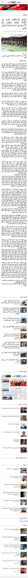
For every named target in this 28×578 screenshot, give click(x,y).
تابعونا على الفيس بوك (21, 457)
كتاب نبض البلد (23, 404)
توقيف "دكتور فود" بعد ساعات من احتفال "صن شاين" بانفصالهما (10, 553)
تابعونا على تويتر (23, 518)
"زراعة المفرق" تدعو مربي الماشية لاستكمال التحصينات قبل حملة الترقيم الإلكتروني (11, 336)
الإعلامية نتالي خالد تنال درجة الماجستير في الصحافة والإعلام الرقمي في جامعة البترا (11, 509)
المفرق (18, 31)
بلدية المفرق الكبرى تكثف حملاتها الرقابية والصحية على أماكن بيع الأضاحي (10, 302)
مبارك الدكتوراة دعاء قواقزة (15, 477)
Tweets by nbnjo (23, 521)
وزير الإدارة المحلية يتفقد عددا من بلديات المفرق (10, 361)
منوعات (25, 525)
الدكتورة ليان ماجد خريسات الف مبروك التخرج (12, 500)
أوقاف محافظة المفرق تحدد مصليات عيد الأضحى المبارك (11, 353)
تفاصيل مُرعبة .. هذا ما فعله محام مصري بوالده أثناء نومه (11, 561)
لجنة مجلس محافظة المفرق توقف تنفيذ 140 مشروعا (11, 327)
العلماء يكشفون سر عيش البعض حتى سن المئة (12, 529)
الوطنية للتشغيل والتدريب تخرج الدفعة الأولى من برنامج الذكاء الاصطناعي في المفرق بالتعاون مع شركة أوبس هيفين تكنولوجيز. (11, 311)
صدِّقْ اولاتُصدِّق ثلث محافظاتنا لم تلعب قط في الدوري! (11, 416)
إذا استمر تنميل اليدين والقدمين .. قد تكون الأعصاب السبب (11, 569)
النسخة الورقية (23, 371)
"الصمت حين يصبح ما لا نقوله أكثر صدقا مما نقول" (11, 448)
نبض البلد (24, 31)
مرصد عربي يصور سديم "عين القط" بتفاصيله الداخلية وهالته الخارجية (11, 538)
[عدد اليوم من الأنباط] (14, 400)
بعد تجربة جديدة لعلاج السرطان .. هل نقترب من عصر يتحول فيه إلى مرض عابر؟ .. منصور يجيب (11, 545)
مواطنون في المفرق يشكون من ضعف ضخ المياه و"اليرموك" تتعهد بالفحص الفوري (11, 320)
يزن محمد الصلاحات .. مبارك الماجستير (13, 469)
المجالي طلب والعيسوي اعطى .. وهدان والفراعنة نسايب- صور (12, 485)
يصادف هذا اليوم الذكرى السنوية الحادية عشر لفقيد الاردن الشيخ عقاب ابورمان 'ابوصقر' (11, 493)
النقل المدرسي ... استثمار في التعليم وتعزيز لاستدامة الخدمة (11, 433)
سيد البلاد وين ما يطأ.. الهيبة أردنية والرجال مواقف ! (11, 408)
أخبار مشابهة (23, 297)
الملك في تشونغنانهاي (16, 440)
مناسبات (24, 465)
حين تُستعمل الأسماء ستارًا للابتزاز (14, 424)
